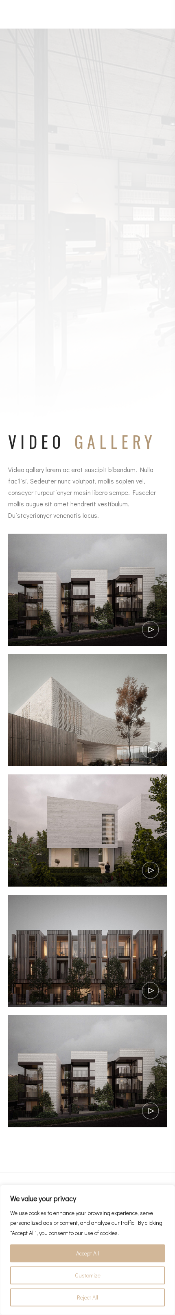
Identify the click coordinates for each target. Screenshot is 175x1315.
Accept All (87, 1253)
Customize (88, 1275)
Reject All (87, 1297)
